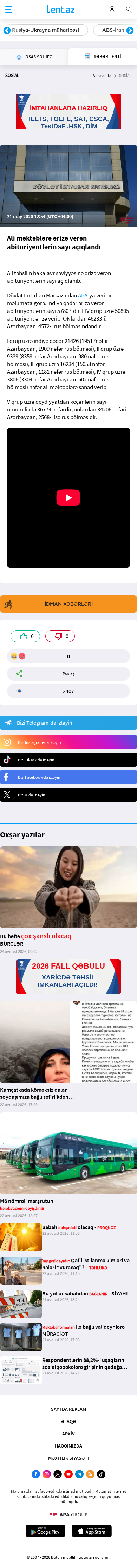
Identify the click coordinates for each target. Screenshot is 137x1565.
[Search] (129, 9)
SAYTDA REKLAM (68, 1409)
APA (82, 295)
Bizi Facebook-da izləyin (39, 777)
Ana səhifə (102, 75)
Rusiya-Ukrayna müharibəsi (45, 30)
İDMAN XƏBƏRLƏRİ (69, 604)
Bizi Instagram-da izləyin (39, 742)
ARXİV (68, 1433)
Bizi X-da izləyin (31, 794)
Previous (7, 31)
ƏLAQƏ (68, 1421)
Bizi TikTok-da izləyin (36, 759)
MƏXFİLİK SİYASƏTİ (68, 1458)
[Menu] (8, 9)
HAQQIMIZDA (68, 1446)
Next (130, 31)
